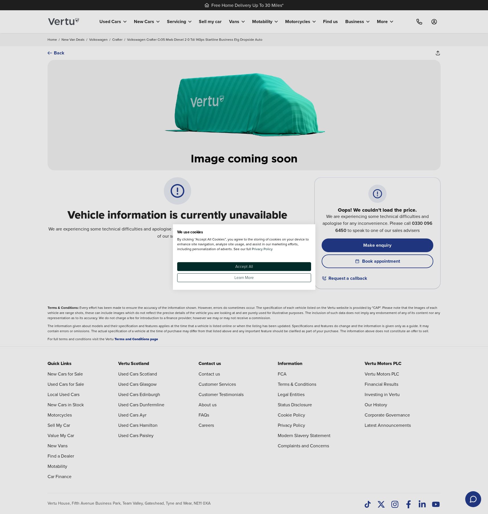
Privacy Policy (262, 248)
